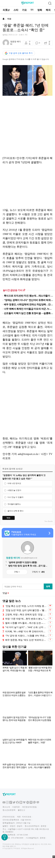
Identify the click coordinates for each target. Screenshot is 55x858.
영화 (39, 10)
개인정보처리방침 (29, 807)
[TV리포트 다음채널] (20, 803)
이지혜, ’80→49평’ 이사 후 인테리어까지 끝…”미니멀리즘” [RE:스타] (26, 631)
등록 (48, 586)
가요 (24, 10)
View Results (48, 521)
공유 (49, 43)
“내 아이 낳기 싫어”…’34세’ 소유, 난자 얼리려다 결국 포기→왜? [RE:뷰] (26, 627)
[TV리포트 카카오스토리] (31, 803)
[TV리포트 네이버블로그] (37, 803)
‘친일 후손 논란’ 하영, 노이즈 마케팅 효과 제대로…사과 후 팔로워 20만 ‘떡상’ (26, 606)
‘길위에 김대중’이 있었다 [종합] (22, 562)
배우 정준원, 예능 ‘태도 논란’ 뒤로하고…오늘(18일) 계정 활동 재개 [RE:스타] (26, 640)
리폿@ (6, 10)
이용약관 (16, 807)
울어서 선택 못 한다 (15, 511)
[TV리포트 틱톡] (10, 803)
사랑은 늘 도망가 (14, 490)
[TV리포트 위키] (24, 803)
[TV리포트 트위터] (14, 803)
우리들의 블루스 (14, 504)
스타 (16, 10)
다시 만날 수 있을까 (15, 497)
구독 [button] (29, 43)
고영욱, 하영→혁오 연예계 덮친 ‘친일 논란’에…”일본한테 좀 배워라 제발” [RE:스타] (26, 614)
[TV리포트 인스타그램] (7, 803)
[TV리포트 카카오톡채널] (34, 803)
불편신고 (21, 810)
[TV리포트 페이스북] (17, 803)
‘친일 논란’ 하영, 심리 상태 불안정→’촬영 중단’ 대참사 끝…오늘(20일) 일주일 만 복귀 (26, 610)
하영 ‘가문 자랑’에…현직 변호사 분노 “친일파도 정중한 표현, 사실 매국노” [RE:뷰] (26, 619)
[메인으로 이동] (27, 4)
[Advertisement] (27, 125)
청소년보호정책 (9, 810)
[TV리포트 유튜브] (4, 803)
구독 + (17, 572)
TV (32, 9)
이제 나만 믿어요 (14, 483)
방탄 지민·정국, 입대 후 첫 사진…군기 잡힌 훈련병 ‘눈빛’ (27, 566)
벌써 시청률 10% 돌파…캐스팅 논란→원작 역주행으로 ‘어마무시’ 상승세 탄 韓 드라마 (26, 623)
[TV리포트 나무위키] (27, 803)
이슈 (9, 19)
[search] (49, 3)
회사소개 (6, 807)
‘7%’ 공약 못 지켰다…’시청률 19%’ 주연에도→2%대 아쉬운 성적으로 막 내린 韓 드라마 (26, 635)
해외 (48, 10)
